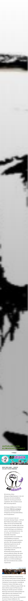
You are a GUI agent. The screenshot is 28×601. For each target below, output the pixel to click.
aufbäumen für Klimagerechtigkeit (13, 447)
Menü (14, 452)
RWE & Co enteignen (15, 509)
